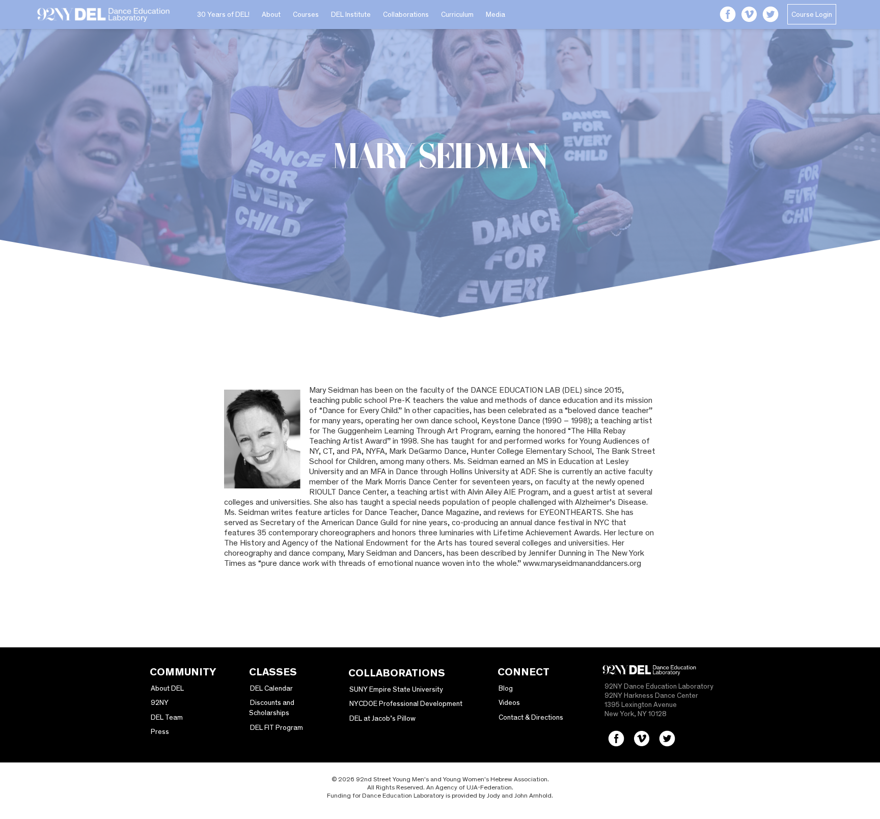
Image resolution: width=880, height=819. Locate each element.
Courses (306, 14)
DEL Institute (351, 14)
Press (160, 731)
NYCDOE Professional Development (405, 703)
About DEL (167, 688)
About (271, 14)
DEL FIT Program (276, 727)
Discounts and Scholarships (271, 707)
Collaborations (406, 14)
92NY (160, 702)
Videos (509, 702)
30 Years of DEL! (223, 14)
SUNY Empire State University (396, 689)
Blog (506, 688)
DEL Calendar (271, 688)
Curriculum (457, 14)
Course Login (811, 14)
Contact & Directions (531, 717)
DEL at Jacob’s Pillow (382, 718)
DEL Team (167, 717)
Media (495, 14)
